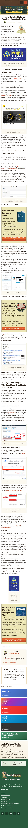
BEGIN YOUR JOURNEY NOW (14, 11)
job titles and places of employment (13, 490)
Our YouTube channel (5, 799)
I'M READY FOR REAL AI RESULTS (14, 328)
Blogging (7, 647)
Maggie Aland (14, 653)
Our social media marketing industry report (10, 803)
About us (3, 793)
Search (21, 2)
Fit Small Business (6, 658)
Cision (6, 248)
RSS (2, 810)
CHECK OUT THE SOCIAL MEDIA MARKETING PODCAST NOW (14, 639)
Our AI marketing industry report (8, 805)
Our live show (4, 801)
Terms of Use (13, 786)
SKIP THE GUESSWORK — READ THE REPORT (14, 238)
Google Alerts (4, 334)
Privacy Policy (20, 786)
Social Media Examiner (8, 3)
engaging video (17, 78)
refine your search (13, 168)
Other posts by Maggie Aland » (9, 662)
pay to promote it (12, 412)
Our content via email (5, 795)
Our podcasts (4, 797)
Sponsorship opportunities (6, 807)
